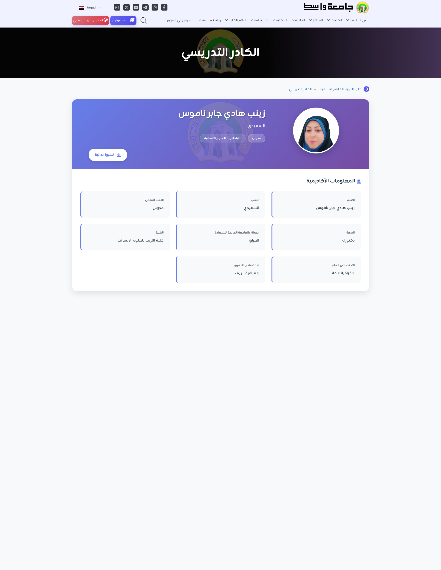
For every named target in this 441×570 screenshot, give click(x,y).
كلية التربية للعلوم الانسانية (341, 89)
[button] (356, 20)
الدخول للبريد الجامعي (88, 20)
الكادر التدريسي (300, 89)
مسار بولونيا (119, 20)
